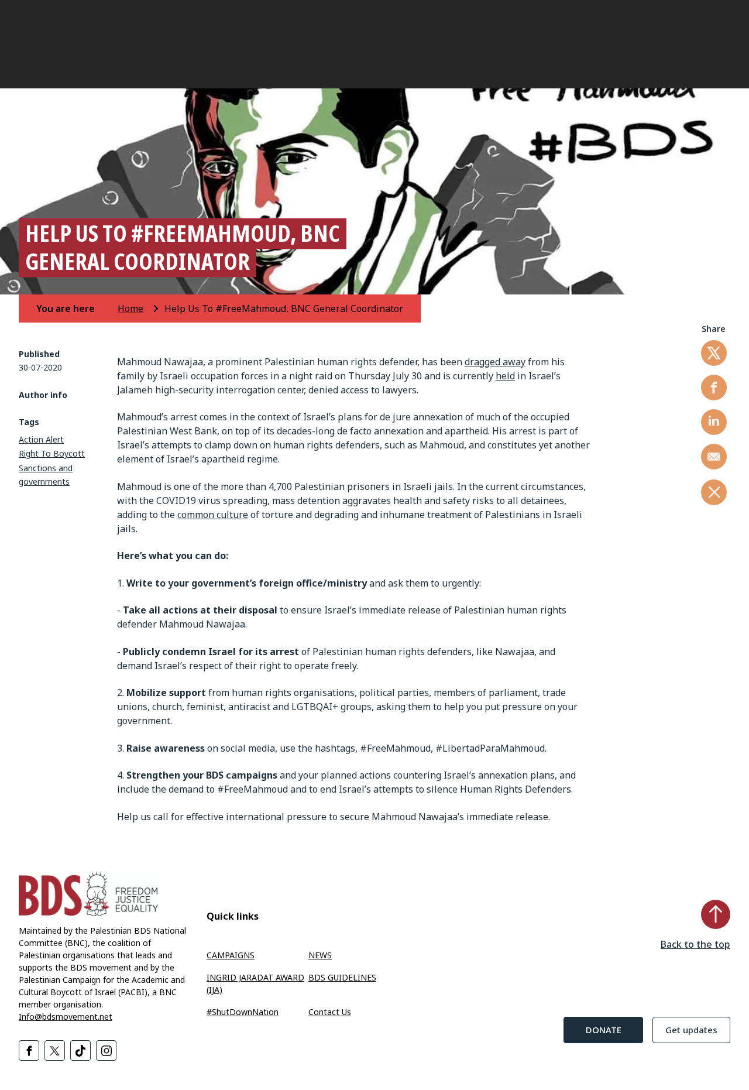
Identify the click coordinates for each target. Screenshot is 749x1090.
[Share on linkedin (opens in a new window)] (714, 422)
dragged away (495, 361)
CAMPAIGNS (231, 955)
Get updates (691, 1030)
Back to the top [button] (695, 944)
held (505, 375)
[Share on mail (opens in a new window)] (714, 456)
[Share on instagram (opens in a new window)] (106, 1050)
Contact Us (329, 1011)
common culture (212, 514)
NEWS (320, 955)
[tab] (75, 308)
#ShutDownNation (243, 1011)
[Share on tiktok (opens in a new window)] (80, 1050)
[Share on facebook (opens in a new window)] (714, 387)
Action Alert (41, 439)
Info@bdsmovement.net (65, 1016)
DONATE (603, 1030)
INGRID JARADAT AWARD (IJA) (255, 983)
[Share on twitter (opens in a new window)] (714, 353)
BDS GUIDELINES (342, 977)
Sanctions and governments (46, 474)
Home (130, 308)
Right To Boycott (52, 453)
